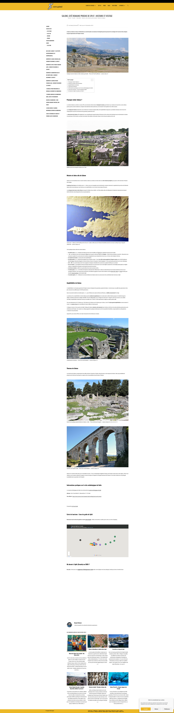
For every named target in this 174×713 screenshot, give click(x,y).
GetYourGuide (75, 506)
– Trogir (48, 38)
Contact (118, 710)
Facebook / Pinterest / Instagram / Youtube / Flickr (116, 711)
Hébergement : (96, 710)
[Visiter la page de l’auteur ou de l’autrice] (69, 624)
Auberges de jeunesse (102, 710)
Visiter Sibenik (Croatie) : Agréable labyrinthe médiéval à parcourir (76, 687)
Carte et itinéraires (91, 711)
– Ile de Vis (48, 33)
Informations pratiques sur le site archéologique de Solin (80, 88)
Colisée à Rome (74, 304)
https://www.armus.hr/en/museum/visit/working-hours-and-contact (86, 496)
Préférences (167, 709)
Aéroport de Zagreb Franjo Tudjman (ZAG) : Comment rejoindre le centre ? (53, 83)
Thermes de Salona (72, 86)
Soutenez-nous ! (90, 710)
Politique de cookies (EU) (98, 711)
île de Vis (99, 252)
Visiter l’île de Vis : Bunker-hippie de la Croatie (118, 687)
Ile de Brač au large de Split (118, 649)
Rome (73, 261)
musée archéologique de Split (95, 490)
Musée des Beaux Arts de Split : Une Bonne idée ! (76, 654)
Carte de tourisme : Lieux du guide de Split (77, 89)
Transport (121, 710)
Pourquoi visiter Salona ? (73, 81)
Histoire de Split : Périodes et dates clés (97, 687)
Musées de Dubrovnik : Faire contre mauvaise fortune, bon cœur (52, 102)
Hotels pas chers (108, 710)
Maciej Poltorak (74, 25)
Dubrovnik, (113, 271)
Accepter (146, 709)
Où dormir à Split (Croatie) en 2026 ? (76, 91)
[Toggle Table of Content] (91, 80)
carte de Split (88, 519)
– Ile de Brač (49, 31)
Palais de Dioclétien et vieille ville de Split (98, 649)
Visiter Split (49, 28)
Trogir (120, 271)
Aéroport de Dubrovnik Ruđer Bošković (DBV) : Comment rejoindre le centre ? (52, 75)
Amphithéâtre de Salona (73, 85)
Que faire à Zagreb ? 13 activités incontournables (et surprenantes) (53, 53)
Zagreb (47, 26)
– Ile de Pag (48, 45)
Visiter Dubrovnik (50, 40)
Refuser (156, 709)
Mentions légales (105, 711)
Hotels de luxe (113, 710)
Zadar (47, 43)
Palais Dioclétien (75, 273)
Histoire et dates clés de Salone (75, 83)
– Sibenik (48, 36)
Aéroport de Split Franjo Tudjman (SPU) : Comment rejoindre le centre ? (53, 67)
